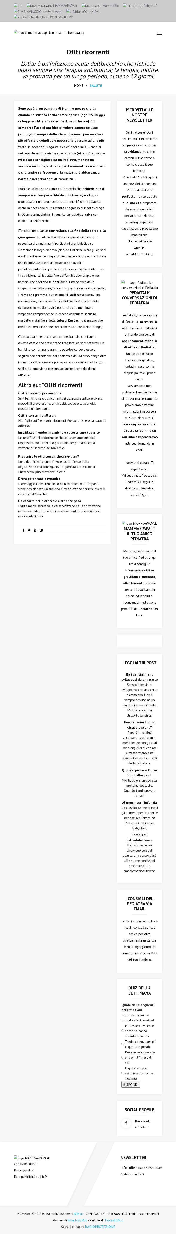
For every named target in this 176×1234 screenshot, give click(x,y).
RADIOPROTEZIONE (100, 1226)
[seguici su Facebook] (126, 1123)
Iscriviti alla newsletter (138, 921)
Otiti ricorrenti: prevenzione (39, 393)
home (78, 85)
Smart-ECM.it (77, 1220)
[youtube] (35, 530)
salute (96, 85)
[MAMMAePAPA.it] (31, 1157)
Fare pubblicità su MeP (30, 1176)
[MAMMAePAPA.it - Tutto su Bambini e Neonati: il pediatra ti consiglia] (49, 32)
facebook (142, 1121)
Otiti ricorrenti (88, 51)
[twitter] (29, 530)
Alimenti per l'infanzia (139, 802)
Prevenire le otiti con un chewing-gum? (48, 456)
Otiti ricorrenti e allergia (37, 415)
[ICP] (18, 5)
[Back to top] (166, 1224)
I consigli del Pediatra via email (139, 904)
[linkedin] (41, 530)
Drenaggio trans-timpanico (39, 478)
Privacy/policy (24, 1170)
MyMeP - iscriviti (132, 1174)
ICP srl (78, 1214)
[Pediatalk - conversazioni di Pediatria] (139, 284)
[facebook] (23, 530)
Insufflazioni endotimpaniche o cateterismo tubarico (59, 432)
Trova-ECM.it (113, 1220)
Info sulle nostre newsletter (141, 1167)
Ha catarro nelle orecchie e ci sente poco (49, 501)
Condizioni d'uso (25, 1164)
